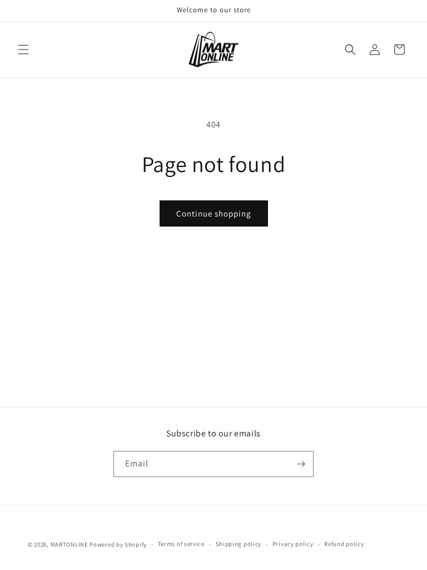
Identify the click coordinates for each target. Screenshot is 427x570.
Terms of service (181, 544)
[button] (23, 49)
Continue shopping (213, 213)
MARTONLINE (69, 544)
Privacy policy (293, 544)
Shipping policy (239, 544)
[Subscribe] (301, 464)
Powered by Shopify (118, 544)
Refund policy (344, 544)
